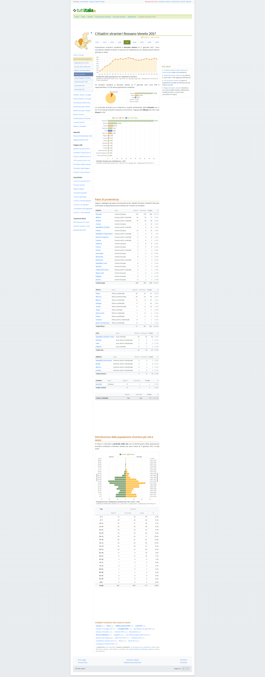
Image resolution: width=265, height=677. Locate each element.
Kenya (98, 310)
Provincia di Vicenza (103, 17)
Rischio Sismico (78, 114)
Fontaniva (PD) (138, 638)
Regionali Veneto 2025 (80, 140)
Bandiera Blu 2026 (151, 2)
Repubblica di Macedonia (104, 234)
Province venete (79, 185)
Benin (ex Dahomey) (102, 323)
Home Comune (78, 55)
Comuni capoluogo (79, 197)
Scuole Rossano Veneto (81, 107)
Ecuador (98, 370)
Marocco (99, 297)
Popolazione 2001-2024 (81, 63)
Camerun (99, 320)
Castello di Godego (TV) (106, 629)
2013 (97, 42)
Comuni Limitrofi (79, 122)
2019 (142, 42)
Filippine (98, 347)
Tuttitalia (76, 2)
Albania (98, 217)
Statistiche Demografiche (82, 59)
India (97, 343)
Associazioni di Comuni (81, 222)
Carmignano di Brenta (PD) (107, 644)
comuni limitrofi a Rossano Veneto (141, 649)
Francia (98, 247)
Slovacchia (99, 257)
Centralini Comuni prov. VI (82, 153)
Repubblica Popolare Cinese (105, 337)
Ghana (98, 293)
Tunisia (98, 306)
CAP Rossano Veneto (171, 80)
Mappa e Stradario (79, 126)
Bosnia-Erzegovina (102, 237)
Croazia (98, 224)
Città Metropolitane (80, 193)
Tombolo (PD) (121, 632)
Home (77, 17)
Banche (188, 2)
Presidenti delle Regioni (81, 168)
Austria (98, 280)
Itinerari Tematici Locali (81, 226)
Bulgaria (98, 276)
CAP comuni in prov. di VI (81, 160)
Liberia (98, 316)
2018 (134, 42)
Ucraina (98, 240)
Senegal (98, 303)
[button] (183, 668)
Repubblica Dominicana (104, 360)
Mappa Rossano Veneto (172, 88)
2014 (104, 42)
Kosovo (98, 250)
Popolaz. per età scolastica (82, 70)
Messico (98, 367)
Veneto (90, 17)
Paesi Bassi (99, 253)
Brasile (98, 364)
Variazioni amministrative (132, 662)
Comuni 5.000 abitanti (81, 212)
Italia (83, 17)
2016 (119, 42)
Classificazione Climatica (82, 118)
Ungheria (99, 244)
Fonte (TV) (133, 641)
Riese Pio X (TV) (122, 638)
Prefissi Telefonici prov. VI (82, 156)
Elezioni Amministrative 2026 (82, 136)
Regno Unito (100, 273)
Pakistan (99, 340)
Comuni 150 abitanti (81, 205)
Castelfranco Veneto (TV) (106, 641)
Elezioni (168, 2)
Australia (99, 384)
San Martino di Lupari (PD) (144, 629)
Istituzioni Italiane (132, 660)
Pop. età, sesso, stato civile (82, 67)
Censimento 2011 (79, 89)
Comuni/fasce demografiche (82, 209)
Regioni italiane (78, 189)
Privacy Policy (82, 662)
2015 (112, 42)
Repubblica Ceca (101, 263)
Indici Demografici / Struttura (82, 78)
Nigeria (98, 300)
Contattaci (183, 662)
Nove (122, 641)
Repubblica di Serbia (103, 227)
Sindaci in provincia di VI (81, 149)
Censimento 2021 (79, 85)
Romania (99, 214)
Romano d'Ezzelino (104, 632)
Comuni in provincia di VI (81, 181)
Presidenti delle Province (82, 164)
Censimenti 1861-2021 (81, 82)
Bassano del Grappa (104, 638)
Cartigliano (118, 635)
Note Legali (82, 660)
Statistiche (176, 2)
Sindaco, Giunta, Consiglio (82, 95)
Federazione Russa (102, 270)
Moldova (98, 221)
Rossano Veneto (119, 17)
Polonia (98, 230)
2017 (127, 42)
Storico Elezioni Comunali (82, 99)
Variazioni (161, 2)
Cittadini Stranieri (79, 74)
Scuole (182, 2)
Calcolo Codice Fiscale (97, 2)
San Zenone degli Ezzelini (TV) (138, 635)
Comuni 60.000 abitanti (82, 201)
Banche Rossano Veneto (82, 111)
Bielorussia (99, 260)
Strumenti (183, 660)
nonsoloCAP (84, 2)
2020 (149, 42)
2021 (157, 42)
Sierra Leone (100, 313)
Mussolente (135, 632)
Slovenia (98, 266)
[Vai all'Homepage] (85, 10)
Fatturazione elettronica (81, 103)
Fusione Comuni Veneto (81, 172)
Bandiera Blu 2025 (79, 230)
